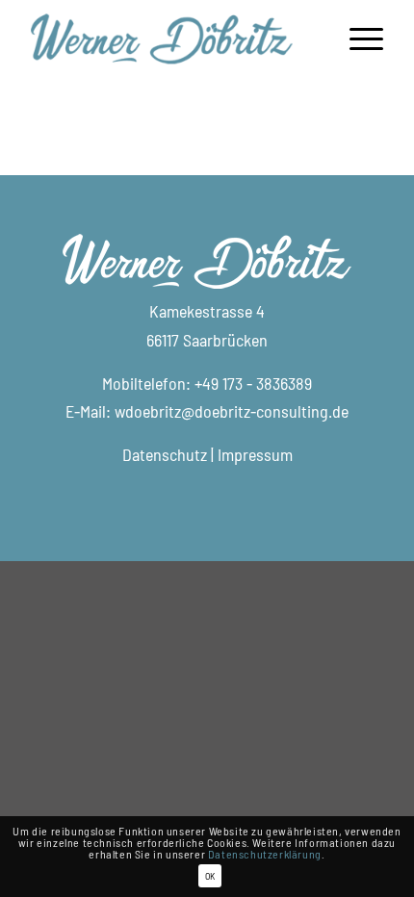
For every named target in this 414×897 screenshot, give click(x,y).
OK (210, 876)
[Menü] (356, 38)
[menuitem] (356, 38)
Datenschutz (164, 454)
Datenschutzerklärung (265, 853)
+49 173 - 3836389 (253, 383)
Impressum (255, 454)
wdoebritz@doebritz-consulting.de (232, 411)
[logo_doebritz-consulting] (171, 38)
